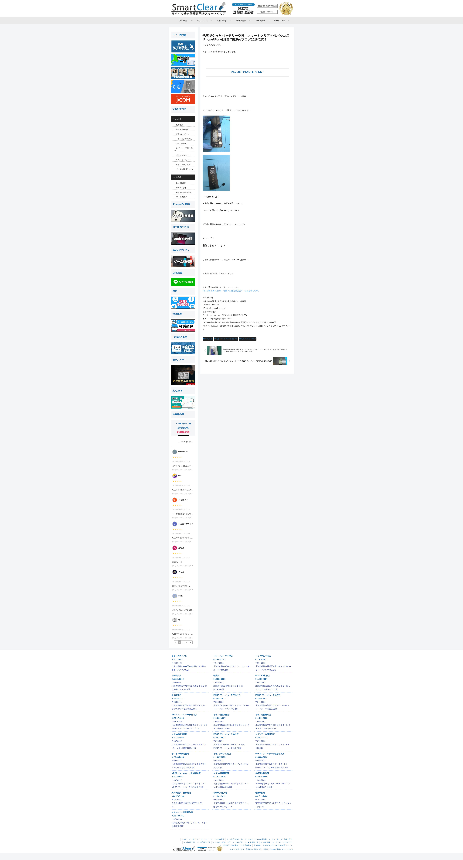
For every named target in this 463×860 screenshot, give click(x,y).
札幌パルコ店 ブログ (248, 339)
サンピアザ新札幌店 (180, 754)
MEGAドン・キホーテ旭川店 (225, 734)
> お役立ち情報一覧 (235, 839)
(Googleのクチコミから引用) (180, 469)
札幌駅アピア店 (220, 793)
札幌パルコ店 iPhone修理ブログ (226, 339)
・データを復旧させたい (184, 169)
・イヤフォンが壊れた (183, 139)
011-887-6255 (219, 757)
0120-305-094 (178, 757)
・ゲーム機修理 (180, 197)
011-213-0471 (178, 659)
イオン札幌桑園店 (263, 715)
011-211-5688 (261, 718)
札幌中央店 (176, 676)
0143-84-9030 (261, 757)
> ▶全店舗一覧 (251, 842)
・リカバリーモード (182, 160)
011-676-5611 (261, 659)
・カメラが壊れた (181, 143)
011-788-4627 (261, 679)
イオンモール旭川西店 (265, 734)
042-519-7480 (261, 796)
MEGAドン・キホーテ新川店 (184, 715)
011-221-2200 (178, 679)
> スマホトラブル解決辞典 (256, 839)
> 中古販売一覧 (203, 842)
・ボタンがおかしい (182, 155)
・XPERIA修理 (180, 188)
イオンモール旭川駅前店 (182, 812)
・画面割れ (178, 125)
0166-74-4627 (219, 738)
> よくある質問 (217, 839)
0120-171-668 (178, 718)
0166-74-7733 (261, 738)
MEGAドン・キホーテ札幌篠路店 (186, 773)
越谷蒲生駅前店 (262, 773)
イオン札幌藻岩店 (221, 715)
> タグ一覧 (274, 839)
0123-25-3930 (219, 679)
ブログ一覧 (208, 339)
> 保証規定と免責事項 (229, 845)
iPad (213, 322)
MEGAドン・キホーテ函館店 (267, 695)
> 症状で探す (286, 839)
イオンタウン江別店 (222, 754)
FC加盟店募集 (246, 845)
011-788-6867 (178, 777)
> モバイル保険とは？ (222, 842)
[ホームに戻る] (231, 8)
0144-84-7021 (219, 699)
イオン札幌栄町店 (179, 734)
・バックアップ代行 (182, 165)
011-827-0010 (219, 777)
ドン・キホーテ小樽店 (223, 656)
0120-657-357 (219, 659)
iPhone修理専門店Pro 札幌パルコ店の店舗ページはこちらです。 (231, 291)
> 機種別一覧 (189, 842)
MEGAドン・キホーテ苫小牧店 (226, 695)
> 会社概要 (265, 842)
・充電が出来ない (181, 134)
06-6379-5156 (178, 796)
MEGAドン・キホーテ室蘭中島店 (269, 754)
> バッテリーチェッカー (199, 839)
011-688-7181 (178, 699)
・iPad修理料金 (180, 183)
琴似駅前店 (176, 695)
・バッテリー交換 (181, 129)
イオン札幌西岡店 (221, 773)
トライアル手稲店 (263, 656)
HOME (184, 839)
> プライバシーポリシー (282, 842)
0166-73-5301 (178, 816)
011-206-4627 (219, 718)
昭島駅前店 (260, 793)
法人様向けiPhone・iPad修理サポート (277, 845)
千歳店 (216, 676)
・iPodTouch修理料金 (182, 192)
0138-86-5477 (261, 699)
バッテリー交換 (221, 96)
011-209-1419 (219, 796)
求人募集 (257, 845)
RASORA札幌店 (262, 676)
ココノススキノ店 (179, 656)
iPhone (206, 96)
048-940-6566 (261, 777)
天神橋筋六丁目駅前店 (181, 793)
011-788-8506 (178, 738)
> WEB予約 (238, 842)
